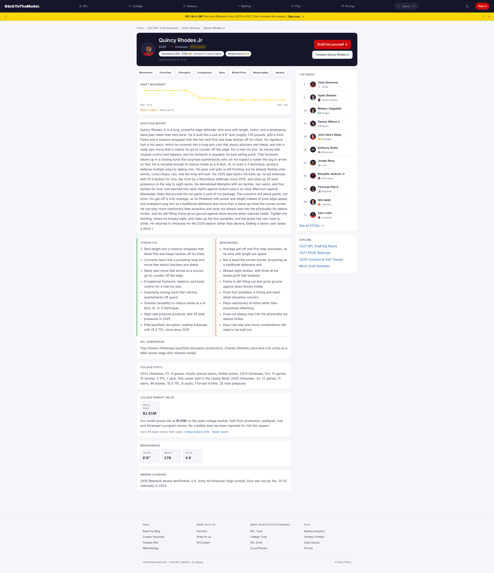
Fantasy (192, 6)
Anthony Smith (328, 147)
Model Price (239, 72)
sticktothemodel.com (155, 562)
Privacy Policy (343, 562)
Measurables (261, 72)
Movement (146, 72)
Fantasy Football (314, 536)
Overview (165, 72)
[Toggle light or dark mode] (467, 6)
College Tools (258, 536)
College (137, 6)
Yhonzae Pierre (328, 186)
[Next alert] (483, 16)
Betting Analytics (314, 531)
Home (140, 27)
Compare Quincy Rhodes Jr (332, 54)
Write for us (204, 536)
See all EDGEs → (311, 225)
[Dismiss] (488, 16)
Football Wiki (150, 542)
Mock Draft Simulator (314, 266)
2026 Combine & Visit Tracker (321, 259)
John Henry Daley (329, 134)
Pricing (349, 6)
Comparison (204, 72)
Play (298, 6)
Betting (246, 6)
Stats (222, 72)
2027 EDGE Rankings (314, 253)
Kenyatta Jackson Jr (331, 173)
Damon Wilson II (329, 121)
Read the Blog (151, 531)
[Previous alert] (5, 16)
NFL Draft (256, 542)
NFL (85, 6)
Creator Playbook (153, 536)
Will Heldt (324, 199)
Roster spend (220, 431)
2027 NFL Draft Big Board (162, 27)
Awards (280, 72)
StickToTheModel (22, 6)
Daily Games (312, 542)
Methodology (151, 548)
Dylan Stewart (327, 95)
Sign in (482, 6)
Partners (202, 531)
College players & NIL (197, 431)
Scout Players (258, 548)
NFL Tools (256, 531)
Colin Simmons (328, 82)
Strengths (184, 72)
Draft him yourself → (332, 44)
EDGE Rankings (191, 27)
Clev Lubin (325, 213)
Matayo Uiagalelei (329, 108)
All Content (203, 542)
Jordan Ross (326, 160)
